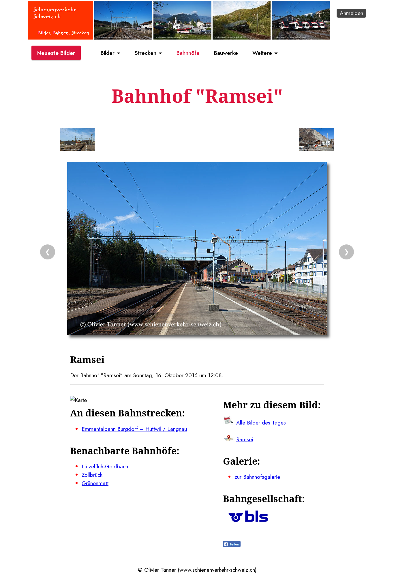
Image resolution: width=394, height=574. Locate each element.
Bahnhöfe (188, 53)
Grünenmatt (95, 483)
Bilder (108, 53)
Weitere (262, 53)
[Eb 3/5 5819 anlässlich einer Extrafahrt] (242, 37)
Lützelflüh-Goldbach (105, 466)
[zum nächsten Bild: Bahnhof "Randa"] (316, 140)
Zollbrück (92, 475)
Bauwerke (226, 53)
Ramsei (244, 439)
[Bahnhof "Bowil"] (123, 37)
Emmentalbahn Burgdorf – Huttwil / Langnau (134, 429)
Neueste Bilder (56, 53)
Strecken (145, 53)
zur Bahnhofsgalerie (257, 477)
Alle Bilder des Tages (261, 422)
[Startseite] (60, 37)
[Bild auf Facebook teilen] (232, 545)
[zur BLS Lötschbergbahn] (248, 520)
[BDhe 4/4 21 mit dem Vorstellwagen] (182, 37)
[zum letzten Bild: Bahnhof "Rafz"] (77, 140)
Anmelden (351, 13)
